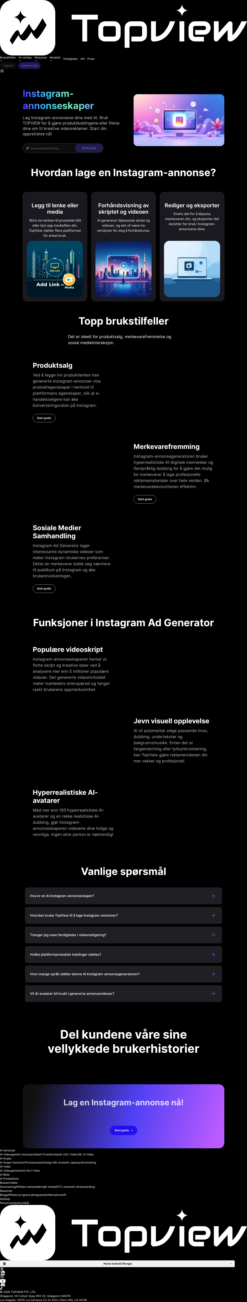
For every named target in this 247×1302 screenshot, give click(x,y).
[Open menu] (2, 71)
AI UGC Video (68, 1154)
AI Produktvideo (49, 1154)
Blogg (3, 1195)
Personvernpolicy (11, 1203)
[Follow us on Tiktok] (123, 1288)
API (82, 58)
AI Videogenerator (11, 1170)
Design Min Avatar (54, 1162)
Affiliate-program (18, 1195)
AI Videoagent (9, 1154)
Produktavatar (34, 1162)
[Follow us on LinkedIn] (123, 1273)
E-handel (51, 1186)
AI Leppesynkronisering (81, 1162)
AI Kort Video (31, 1170)
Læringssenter (38, 1195)
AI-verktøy (25, 57)
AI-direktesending (83, 1186)
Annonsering (8, 1186)
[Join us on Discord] (123, 1285)
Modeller (55, 57)
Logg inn (8, 65)
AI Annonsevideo (28, 1154)
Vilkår (25, 1203)
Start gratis (44, 418)
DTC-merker (64, 1186)
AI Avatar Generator (12, 1162)
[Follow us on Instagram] (123, 1277)
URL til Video (85, 1154)
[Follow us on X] (123, 1269)
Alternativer (54, 1195)
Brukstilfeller (8, 57)
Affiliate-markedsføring (30, 1186)
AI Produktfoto (9, 1178)
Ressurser (41, 57)
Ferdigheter (70, 58)
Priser (91, 58)
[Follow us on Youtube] (123, 1281)
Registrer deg (29, 65)
